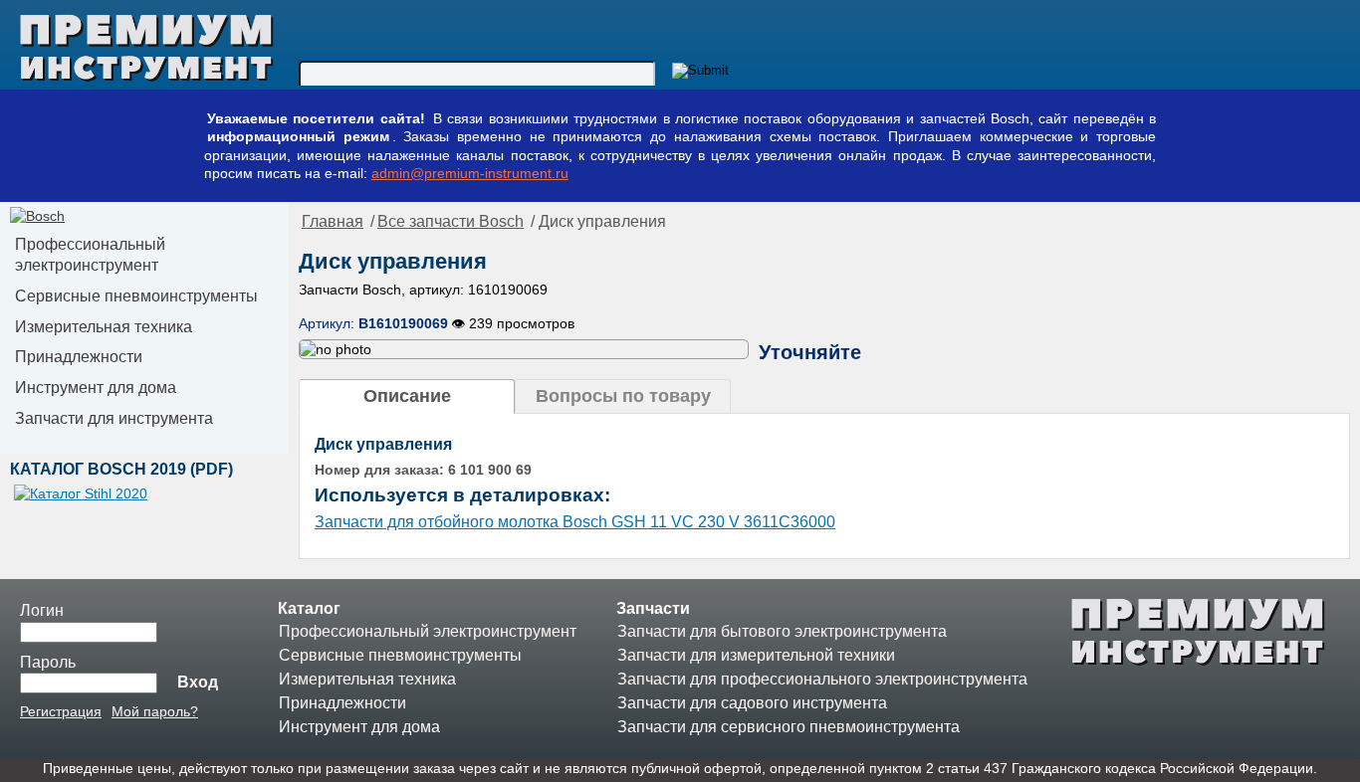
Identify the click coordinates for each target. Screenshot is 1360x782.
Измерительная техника (103, 326)
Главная (332, 221)
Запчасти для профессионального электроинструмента (822, 679)
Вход (197, 682)
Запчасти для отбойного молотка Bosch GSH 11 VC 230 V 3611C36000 (575, 521)
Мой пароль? (155, 711)
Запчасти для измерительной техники (756, 655)
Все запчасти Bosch (450, 221)
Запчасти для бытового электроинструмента (782, 631)
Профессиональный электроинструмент (90, 255)
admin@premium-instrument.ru (469, 173)
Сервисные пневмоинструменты (136, 296)
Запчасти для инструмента (114, 418)
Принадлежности (78, 356)
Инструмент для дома (95, 387)
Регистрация (61, 711)
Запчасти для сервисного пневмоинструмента (788, 726)
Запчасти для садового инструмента (752, 702)
